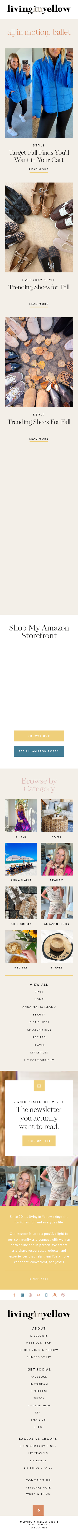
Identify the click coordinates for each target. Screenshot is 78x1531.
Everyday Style (39, 280)
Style (39, 145)
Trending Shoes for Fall (38, 287)
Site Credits (37, 1524)
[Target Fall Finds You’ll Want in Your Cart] (39, 93)
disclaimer (39, 1527)
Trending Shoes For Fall (39, 422)
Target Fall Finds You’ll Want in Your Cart (39, 156)
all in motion (28, 32)
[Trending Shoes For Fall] (39, 362)
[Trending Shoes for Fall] (39, 227)
